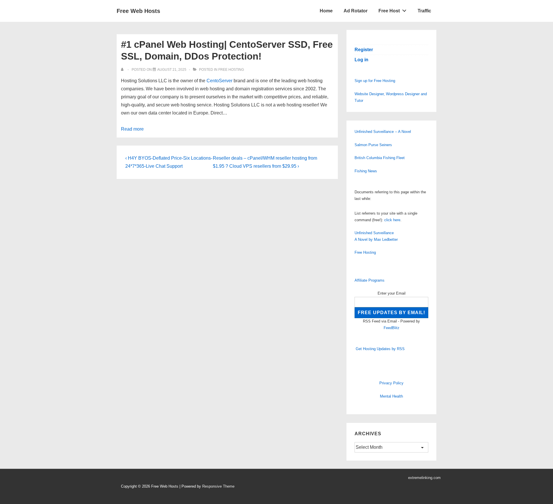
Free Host (389, 10)
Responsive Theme (218, 486)
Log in (361, 59)
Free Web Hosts (138, 11)
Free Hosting (231, 70)
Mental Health (391, 396)
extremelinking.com (424, 478)
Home (326, 10)
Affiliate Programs (370, 280)
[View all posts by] (123, 70)
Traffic (424, 10)
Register (364, 49)
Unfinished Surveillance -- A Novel (383, 131)
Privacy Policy (391, 383)
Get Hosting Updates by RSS (380, 349)
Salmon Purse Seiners (373, 145)
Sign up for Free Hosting (375, 81)
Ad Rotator (356, 10)
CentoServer (219, 80)
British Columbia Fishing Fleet (380, 158)
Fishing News (366, 171)
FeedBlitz (391, 328)
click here (392, 220)
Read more (132, 129)
